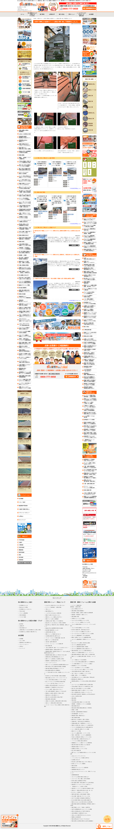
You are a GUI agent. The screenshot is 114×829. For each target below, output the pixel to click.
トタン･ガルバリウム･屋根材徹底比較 (24, 324)
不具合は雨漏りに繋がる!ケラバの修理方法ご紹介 (25, 162)
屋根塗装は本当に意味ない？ (23, 141)
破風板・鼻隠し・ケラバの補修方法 (79, 675)
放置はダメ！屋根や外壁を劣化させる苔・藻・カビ (82, 790)
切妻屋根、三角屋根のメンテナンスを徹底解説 (25, 248)
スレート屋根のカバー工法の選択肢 (90, 289)
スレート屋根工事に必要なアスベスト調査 (80, 729)
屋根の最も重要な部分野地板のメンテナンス (24, 291)
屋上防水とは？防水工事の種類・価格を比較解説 (25, 191)
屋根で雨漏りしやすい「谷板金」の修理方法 (24, 272)
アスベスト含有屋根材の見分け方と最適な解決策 (25, 282)
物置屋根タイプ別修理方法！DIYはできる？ (89, 460)
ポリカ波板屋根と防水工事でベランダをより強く (90, 470)
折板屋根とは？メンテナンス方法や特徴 (90, 303)
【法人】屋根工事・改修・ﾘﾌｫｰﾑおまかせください (90, 493)
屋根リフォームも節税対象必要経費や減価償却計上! (90, 497)
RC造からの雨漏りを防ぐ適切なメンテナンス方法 (25, 354)
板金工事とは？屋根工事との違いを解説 (25, 148)
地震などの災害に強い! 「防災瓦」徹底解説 (89, 360)
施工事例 (42, 14)
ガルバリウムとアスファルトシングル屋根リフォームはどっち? (25, 320)
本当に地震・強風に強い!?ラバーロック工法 (81, 796)
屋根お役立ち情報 (88, 336)
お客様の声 (52, 14)
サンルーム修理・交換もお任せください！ (90, 463)
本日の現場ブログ (23, 627)
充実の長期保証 (22, 615)
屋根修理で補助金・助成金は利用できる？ (89, 388)
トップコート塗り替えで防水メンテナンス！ (25, 384)
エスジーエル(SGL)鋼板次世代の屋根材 (24, 332)
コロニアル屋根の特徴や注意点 (88, 296)
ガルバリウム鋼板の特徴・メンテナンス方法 (81, 733)
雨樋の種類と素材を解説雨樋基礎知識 (25, 376)
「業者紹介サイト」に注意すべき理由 (89, 440)
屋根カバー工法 (92, 90)
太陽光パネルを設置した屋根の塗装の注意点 (90, 306)
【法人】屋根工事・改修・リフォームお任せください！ (57, 647)
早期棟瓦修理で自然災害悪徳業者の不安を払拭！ (25, 210)
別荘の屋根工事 (87, 490)
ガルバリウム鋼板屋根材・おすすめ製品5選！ (81, 635)
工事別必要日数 (87, 329)
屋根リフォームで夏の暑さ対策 (51, 639)
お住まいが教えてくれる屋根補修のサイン (90, 275)
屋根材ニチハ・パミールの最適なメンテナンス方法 (90, 313)
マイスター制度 (22, 617)
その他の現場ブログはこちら (75, 300)
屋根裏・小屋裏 (22, 255)
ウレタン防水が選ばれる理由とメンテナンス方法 (25, 177)
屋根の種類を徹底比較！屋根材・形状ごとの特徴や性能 (83, 654)
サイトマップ (22, 519)
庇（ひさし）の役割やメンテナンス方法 (25, 358)
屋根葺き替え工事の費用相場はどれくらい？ (90, 269)
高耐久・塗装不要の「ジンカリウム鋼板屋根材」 (82, 735)
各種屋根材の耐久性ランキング (78, 769)
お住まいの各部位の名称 (25, 134)
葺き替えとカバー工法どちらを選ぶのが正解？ (90, 279)
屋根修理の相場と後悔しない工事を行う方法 (89, 265)
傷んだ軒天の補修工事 (76, 750)
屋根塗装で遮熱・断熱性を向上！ (78, 715)
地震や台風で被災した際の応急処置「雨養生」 (25, 228)
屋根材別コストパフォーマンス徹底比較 (25, 297)
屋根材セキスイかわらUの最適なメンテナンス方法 (90, 317)
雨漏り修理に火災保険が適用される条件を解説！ (90, 381)
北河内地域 (21, 547)
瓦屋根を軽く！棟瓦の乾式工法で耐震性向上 (81, 721)
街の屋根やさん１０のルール (25, 609)
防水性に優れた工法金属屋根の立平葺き (24, 225)
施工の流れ (62, 14)
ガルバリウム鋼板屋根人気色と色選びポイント (90, 236)
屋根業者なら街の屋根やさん (25, 642)
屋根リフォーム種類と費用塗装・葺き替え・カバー (90, 286)
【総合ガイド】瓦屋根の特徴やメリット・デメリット (83, 652)
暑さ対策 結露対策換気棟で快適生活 (24, 258)
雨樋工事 (90, 101)
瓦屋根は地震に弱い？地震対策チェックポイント (90, 357)
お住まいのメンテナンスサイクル (78, 755)
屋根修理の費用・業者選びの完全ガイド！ (25, 137)
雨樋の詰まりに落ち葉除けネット (52, 695)
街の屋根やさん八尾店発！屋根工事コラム (28, 631)
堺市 (20, 554)
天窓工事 (90, 130)
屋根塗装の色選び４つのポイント (88, 367)
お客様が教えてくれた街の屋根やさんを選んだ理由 (30, 629)
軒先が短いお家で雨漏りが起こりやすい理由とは (25, 278)
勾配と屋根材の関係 (24, 265)
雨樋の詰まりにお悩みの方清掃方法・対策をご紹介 (90, 474)
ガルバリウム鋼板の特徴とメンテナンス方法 (25, 336)
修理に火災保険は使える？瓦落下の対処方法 (90, 346)
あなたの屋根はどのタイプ (77, 608)
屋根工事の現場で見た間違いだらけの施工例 (89, 364)
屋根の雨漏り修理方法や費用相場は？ (25, 350)
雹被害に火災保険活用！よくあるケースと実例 (90, 384)
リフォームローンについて (51, 662)
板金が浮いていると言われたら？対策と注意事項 (90, 426)
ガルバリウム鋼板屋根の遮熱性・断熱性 (90, 233)
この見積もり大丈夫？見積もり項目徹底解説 (89, 410)
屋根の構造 (21, 155)
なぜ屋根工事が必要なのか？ (90, 258)
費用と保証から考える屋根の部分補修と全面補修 (55, 666)
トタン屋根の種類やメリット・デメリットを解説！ (82, 663)
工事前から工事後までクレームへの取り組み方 (90, 406)
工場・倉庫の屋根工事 (89, 483)
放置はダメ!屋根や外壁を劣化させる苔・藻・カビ (25, 308)
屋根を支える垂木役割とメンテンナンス (24, 347)
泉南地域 (21, 559)
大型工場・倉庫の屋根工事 (51, 641)
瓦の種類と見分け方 (24, 275)
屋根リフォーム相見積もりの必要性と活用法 (54, 658)
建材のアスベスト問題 (24, 285)
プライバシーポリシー (24, 512)
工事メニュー (71, 14)
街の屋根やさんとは (23, 605)
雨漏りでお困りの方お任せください (52, 615)
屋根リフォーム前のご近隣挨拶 (51, 618)
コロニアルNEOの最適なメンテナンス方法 (90, 320)
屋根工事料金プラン (49, 611)
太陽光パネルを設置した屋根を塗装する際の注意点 (56, 701)
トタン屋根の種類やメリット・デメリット (89, 299)
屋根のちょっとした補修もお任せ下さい (53, 617)
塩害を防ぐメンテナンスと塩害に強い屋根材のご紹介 (83, 788)
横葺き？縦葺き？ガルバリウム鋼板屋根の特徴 (90, 243)
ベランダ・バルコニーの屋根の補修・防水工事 (55, 637)
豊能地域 (21, 549)
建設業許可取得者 (23, 505)
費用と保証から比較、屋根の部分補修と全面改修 (90, 272)
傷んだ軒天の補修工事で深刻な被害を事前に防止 (25, 169)
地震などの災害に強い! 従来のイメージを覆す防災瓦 (82, 725)
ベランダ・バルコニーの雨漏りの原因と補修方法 (25, 195)
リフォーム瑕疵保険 (23, 613)
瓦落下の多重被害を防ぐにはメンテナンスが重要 (90, 343)
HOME (34, 18)
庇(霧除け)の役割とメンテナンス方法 (23, 217)
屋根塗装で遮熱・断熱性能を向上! (89, 374)
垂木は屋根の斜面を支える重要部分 (52, 670)
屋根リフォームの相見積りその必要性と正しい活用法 (90, 399)
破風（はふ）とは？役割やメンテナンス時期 (25, 387)
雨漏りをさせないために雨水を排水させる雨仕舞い (82, 802)
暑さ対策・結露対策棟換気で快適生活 (79, 711)
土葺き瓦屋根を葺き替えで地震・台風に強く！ (25, 206)
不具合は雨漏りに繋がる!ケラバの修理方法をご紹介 (82, 686)
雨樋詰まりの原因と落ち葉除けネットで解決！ (90, 477)
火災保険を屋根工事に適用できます (52, 635)
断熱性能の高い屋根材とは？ (22, 369)
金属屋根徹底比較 (75, 774)
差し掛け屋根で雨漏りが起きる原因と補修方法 (81, 800)
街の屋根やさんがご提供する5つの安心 (32, 14)
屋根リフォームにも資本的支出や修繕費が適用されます (57, 664)
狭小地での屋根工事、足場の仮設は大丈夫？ (81, 629)
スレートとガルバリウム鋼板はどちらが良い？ (90, 219)
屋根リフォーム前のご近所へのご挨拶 (88, 403)
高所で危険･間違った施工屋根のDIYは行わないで (25, 343)
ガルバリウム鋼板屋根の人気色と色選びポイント (82, 648)
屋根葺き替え (91, 84)
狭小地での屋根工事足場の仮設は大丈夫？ (89, 324)
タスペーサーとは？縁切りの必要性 (24, 173)
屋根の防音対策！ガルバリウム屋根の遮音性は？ (90, 250)
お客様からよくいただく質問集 (78, 618)
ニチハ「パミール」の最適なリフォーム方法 (81, 622)
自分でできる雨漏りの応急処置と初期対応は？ (90, 377)
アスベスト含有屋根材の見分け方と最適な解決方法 (82, 727)
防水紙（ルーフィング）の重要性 (78, 763)
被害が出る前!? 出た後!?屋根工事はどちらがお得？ (90, 413)
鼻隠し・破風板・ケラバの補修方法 (25, 158)
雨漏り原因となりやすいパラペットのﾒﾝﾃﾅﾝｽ (25, 184)
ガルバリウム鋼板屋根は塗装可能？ (90, 229)
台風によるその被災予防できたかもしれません (90, 340)
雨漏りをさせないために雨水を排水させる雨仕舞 (25, 268)
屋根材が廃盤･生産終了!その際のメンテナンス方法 (82, 690)
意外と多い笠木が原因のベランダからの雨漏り (25, 165)
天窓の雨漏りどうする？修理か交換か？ (25, 365)
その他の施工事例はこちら (75, 188)
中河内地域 (21, 539)
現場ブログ (40, 18)
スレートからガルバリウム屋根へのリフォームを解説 (90, 222)
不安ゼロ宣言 (22, 611)
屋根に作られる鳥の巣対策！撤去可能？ (90, 481)
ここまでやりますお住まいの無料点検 (81, 14)
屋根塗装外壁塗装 (90, 124)
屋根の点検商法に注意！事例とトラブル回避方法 (90, 423)
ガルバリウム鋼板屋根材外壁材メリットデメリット (90, 246)
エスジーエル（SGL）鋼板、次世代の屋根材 (81, 778)
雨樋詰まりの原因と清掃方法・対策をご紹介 (54, 693)
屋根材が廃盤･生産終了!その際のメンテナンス (24, 312)
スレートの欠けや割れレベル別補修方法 (89, 293)
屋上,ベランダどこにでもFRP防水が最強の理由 (25, 188)
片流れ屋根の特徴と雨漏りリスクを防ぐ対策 (25, 245)
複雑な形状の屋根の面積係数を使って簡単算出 (25, 238)
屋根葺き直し (91, 112)
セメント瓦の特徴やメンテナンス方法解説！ (25, 199)
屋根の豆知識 (22, 294)
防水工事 (90, 107)
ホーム (22, 14)
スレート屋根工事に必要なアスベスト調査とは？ (25, 380)
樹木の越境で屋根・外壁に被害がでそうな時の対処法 (90, 433)
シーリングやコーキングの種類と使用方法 (25, 221)
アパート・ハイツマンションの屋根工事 (89, 487)
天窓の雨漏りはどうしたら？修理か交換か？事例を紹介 (83, 677)
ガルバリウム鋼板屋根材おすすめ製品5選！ (90, 240)
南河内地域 (21, 552)
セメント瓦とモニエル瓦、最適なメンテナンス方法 (82, 669)
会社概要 (91, 14)
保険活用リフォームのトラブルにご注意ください (90, 437)
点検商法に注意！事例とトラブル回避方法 (54, 620)
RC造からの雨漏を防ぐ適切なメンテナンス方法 (81, 736)
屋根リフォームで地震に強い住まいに (53, 634)
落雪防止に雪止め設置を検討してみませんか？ (55, 685)
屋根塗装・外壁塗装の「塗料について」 (80, 614)
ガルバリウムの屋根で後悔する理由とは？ (24, 328)
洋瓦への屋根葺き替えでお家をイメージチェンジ (25, 315)
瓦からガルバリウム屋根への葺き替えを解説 (90, 226)
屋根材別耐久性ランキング (23, 301)
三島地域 (21, 544)
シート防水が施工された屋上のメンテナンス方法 (25, 180)
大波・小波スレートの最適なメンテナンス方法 (25, 214)
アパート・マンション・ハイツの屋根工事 (54, 643)
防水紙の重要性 (22, 287)
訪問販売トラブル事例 (89, 419)
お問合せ (21, 516)
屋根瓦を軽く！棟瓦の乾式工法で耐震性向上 (89, 353)
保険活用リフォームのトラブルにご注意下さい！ (82, 784)
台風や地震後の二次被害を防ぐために (90, 350)
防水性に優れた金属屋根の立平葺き (79, 780)
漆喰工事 (90, 95)
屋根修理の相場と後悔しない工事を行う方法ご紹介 (56, 654)
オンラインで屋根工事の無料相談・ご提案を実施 (90, 396)
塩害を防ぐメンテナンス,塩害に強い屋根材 (25, 304)
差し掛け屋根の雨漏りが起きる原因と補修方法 (25, 252)
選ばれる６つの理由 (23, 607)
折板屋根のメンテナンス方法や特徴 (79, 665)
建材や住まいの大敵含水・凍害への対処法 (24, 262)
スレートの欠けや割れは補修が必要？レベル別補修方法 (83, 661)
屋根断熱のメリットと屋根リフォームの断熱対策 (25, 373)
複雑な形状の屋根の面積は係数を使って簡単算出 (82, 707)
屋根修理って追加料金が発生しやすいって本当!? (90, 430)
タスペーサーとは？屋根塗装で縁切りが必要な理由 (82, 684)
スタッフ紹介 (22, 502)
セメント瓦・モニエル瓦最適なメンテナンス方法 (25, 202)
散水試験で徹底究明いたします (51, 630)
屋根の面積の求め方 (24, 235)
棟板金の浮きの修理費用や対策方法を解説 (25, 152)
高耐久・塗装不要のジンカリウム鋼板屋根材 (25, 339)
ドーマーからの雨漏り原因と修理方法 (24, 361)
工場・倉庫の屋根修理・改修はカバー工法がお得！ (90, 467)
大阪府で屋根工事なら (24, 509)
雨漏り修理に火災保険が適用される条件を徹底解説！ (83, 820)
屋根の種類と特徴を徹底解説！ (24, 131)
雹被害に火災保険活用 (76, 817)
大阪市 (20, 542)
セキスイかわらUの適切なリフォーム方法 (80, 620)
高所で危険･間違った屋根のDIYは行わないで (81, 738)
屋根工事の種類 (89, 79)
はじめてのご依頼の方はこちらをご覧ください (55, 605)
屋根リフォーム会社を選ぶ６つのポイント (90, 333)
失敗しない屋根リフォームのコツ (89, 262)
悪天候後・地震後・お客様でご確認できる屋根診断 (82, 612)
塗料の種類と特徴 (89, 510)
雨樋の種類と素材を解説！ (51, 699)
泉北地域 (21, 557)
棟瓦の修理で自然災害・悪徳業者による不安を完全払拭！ (84, 694)
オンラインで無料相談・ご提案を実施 (53, 607)
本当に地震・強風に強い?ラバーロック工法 (25, 232)
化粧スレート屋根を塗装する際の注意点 (88, 310)
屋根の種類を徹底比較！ (87, 282)
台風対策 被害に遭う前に (50, 632)
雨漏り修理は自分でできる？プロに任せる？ (25, 144)
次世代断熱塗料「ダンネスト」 (87, 370)
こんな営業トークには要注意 (89, 416)
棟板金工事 (91, 118)
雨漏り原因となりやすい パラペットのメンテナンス (56, 677)
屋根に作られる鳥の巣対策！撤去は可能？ (54, 697)
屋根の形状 (21, 241)
